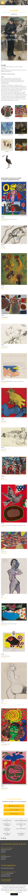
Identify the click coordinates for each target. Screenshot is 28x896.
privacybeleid (12, 892)
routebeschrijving (14, 813)
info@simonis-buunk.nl (5, 876)
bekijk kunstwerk (4, 220)
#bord (2, 83)
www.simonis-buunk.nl (5, 874)
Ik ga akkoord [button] (14, 894)
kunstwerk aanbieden (6, 880)
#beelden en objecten (11, 79)
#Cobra (18, 79)
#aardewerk (15, 81)
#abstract (21, 81)
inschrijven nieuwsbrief (6, 879)
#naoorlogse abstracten (6, 81)
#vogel (6, 83)
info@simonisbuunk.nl (14, 806)
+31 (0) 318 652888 (14, 809)
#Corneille (3, 79)
